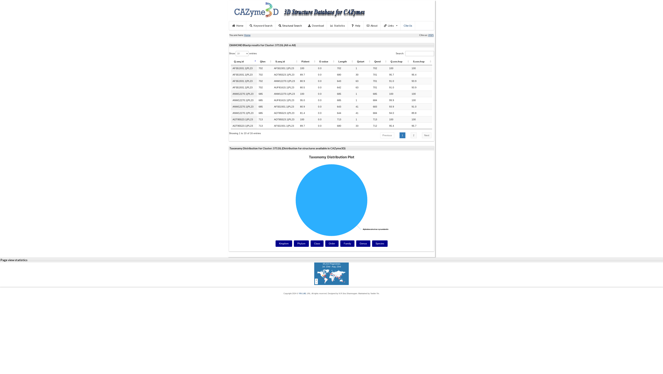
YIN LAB (302, 293)
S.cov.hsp (419, 61)
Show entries (243, 53)
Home (239, 25)
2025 (431, 35)
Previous (387, 135)
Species (380, 243)
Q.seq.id (239, 61)
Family (347, 243)
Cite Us (408, 25)
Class (317, 243)
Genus (363, 243)
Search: (400, 53)
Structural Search (292, 25)
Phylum (301, 243)
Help (357, 25)
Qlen (263, 61)
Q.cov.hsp (396, 61)
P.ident (305, 61)
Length (342, 61)
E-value (323, 61)
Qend (377, 61)
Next (426, 135)
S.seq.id (280, 61)
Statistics (339, 25)
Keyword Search (262, 25)
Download (318, 25)
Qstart (360, 61)
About (374, 25)
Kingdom (284, 243)
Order (332, 243)
